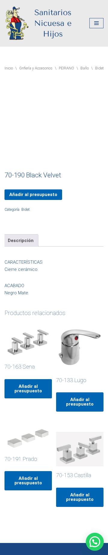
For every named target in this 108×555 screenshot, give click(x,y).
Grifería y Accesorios (35, 68)
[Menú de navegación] (96, 23)
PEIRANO (66, 68)
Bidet (99, 68)
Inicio (8, 68)
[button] (95, 542)
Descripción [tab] (21, 240)
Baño (84, 68)
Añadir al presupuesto (33, 194)
